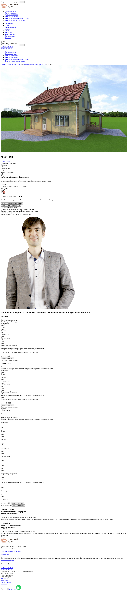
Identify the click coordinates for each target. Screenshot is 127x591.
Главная (3, 64)
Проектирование (10, 36)
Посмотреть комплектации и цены (12, 203)
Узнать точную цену (7, 358)
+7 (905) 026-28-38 (7, 47)
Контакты (8, 38)
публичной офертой (7, 560)
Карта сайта (5, 555)
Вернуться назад (6, 537)
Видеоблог (8, 32)
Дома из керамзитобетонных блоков (17, 18)
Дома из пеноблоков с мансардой (34, 64)
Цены (7, 31)
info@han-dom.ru (6, 49)
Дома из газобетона (11, 15)
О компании (9, 23)
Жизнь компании (10, 34)
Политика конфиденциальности (12, 551)
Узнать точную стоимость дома (11, 205)
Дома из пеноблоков (12, 16)
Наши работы (10, 27)
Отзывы (7, 25)
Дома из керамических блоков (15, 20)
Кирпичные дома (10, 13)
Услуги (7, 29)
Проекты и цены (10, 11)
